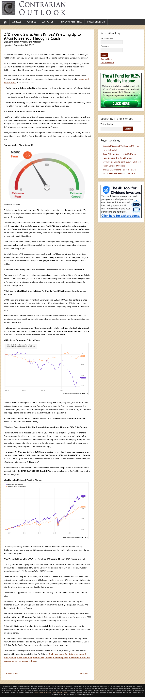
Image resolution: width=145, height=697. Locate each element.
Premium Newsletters (70, 21)
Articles (16, 21)
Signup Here (106, 59)
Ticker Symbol (107, 124)
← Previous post (11, 673)
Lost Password (107, 62)
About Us (31, 21)
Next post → (85, 673)
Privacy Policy (63, 692)
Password (105, 46)
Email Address (107, 39)
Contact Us (47, 21)
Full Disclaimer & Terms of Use (44, 692)
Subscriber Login (96, 21)
